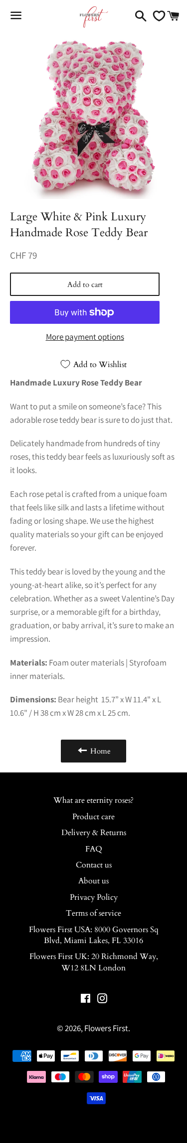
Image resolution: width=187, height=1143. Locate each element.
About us (93, 880)
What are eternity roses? (93, 800)
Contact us (94, 864)
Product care (93, 816)
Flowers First (106, 1028)
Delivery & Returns (93, 832)
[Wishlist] (157, 15)
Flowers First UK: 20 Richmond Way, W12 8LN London (93, 962)
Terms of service (93, 913)
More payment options (85, 336)
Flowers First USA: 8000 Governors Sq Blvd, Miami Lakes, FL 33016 (94, 935)
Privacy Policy (94, 897)
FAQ (93, 849)
